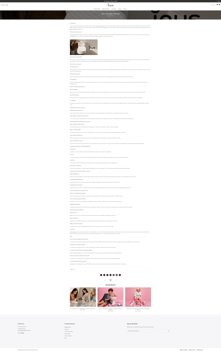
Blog (65, 338)
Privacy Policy (67, 333)
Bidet (74, 269)
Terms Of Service (68, 335)
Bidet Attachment (105, 9)
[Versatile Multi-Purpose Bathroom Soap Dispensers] (105, 280)
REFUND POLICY (200, 350)
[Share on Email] (117, 275)
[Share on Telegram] (114, 275)
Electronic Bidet (97, 9)
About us (125, 9)
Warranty (66, 329)
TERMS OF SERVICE (184, 350)
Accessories (113, 9)
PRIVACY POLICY (192, 350)
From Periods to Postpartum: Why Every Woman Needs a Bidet (138, 309)
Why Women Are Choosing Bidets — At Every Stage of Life (83, 308)
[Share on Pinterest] (107, 275)
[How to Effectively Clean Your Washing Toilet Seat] (116, 280)
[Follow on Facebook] (18, 333)
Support (119, 9)
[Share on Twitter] (104, 275)
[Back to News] (110, 280)
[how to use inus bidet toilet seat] (84, 47)
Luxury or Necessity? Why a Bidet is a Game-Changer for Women (110, 309)
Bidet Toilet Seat (77, 32)
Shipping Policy (68, 327)
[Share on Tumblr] (110, 275)
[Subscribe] (168, 331)
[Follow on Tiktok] (23, 333)
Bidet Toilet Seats (77, 64)
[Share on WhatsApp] (120, 275)
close (2, 1)
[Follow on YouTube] (22, 333)
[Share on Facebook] (101, 275)
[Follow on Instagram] (19, 333)
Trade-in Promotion (69, 331)
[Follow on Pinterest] (20, 333)
